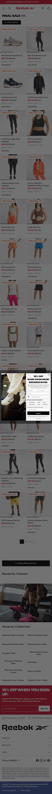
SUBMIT (38, 413)
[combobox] (29, 396)
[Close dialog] (49, 375)
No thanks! (38, 418)
